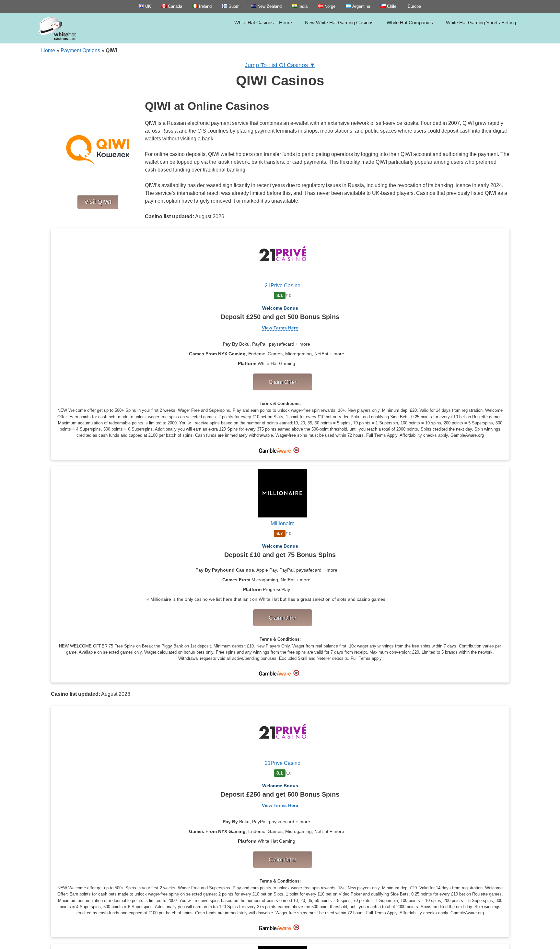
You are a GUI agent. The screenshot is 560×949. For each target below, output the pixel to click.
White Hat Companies (410, 22)
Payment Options (80, 50)
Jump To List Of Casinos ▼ (280, 65)
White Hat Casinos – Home (263, 22)
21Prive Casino (282, 285)
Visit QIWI (97, 201)
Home (48, 50)
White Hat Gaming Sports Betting (481, 22)
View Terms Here (280, 327)
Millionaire (283, 523)
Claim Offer (283, 382)
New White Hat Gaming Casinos (339, 22)
